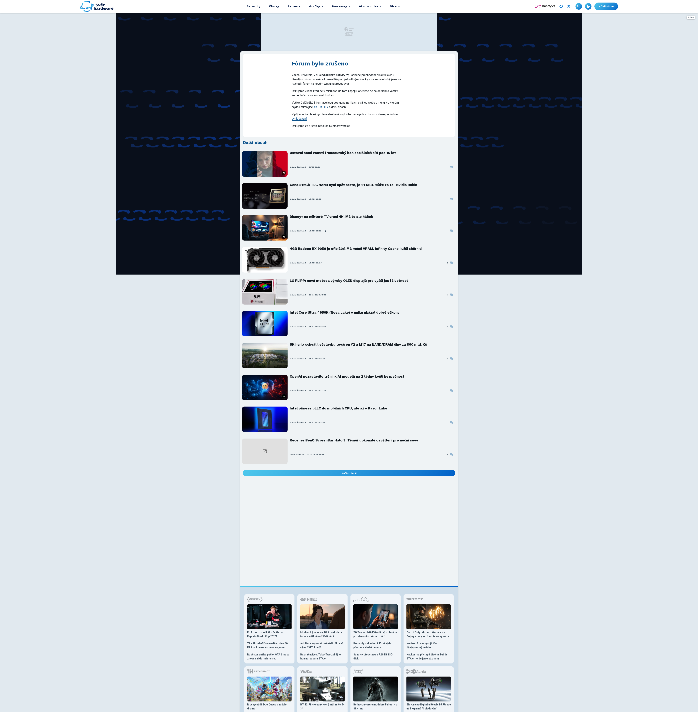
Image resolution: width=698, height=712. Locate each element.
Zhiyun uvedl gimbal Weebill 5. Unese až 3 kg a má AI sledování (428, 706)
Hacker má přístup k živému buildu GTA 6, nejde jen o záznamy (427, 656)
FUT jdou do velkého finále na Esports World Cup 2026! (265, 634)
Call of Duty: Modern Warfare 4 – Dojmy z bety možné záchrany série (427, 634)
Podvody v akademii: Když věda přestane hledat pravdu (372, 645)
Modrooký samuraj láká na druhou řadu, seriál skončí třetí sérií (321, 634)
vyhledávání (299, 118)
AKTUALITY (321, 107)
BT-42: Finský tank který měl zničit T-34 (322, 706)
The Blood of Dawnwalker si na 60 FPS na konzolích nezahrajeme (267, 645)
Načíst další (349, 473)
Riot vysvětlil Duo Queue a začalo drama (267, 706)
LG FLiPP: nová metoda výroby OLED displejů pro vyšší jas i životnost (349, 281)
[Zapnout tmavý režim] (588, 6)
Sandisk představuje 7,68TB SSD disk (373, 656)
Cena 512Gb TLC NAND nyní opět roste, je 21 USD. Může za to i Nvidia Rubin (353, 185)
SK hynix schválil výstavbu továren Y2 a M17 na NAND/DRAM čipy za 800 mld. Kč (358, 344)
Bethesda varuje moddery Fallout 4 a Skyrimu (375, 706)
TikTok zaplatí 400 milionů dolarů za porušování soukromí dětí (375, 634)
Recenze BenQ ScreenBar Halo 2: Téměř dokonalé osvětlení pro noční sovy (354, 440)
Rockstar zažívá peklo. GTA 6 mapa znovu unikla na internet (268, 656)
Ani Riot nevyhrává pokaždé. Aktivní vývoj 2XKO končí (321, 645)
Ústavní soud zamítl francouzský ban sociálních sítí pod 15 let (343, 153)
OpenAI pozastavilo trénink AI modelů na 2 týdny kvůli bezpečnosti (347, 376)
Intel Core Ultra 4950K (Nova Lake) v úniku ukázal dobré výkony (345, 312)
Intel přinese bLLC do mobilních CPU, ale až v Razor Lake (338, 408)
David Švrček (297, 454)
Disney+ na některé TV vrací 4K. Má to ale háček (331, 217)
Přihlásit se (606, 6)
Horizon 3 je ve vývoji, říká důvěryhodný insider (422, 645)
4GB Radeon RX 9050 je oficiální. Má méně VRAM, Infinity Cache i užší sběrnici (356, 249)
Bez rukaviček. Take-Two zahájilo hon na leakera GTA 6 (320, 656)
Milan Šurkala (298, 167)
